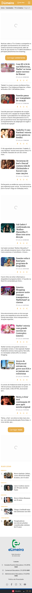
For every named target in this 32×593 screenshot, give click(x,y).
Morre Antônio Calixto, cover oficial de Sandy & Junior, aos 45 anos (22, 475)
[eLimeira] (16, 545)
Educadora (18, 591)
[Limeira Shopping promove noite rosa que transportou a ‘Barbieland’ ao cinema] (8, 290)
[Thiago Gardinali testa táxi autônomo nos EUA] (8, 511)
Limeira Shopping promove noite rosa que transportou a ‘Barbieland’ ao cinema (23, 294)
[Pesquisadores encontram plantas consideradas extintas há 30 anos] (8, 523)
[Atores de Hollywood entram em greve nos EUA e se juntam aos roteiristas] (8, 364)
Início (3, 8)
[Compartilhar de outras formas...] (26, 80)
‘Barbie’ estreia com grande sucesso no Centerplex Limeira (23, 331)
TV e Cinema (18, 8)
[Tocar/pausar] (27, 591)
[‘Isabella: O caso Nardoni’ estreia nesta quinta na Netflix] (8, 133)
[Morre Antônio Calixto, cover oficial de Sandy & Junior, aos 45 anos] (8, 475)
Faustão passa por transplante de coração (23, 98)
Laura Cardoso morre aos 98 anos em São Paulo (21, 488)
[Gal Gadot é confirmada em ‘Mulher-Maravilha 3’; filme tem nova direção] (8, 228)
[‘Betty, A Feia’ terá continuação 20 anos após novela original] (8, 400)
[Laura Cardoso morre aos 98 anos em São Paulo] (8, 488)
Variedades (9, 8)
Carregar (16, 58)
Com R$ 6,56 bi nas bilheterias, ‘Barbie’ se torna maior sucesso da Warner (23, 69)
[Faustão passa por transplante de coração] (8, 99)
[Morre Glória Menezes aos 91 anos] (8, 500)
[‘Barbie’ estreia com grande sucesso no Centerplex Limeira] (8, 329)
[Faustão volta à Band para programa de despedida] (8, 261)
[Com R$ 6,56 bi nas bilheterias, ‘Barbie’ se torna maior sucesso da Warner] (8, 67)
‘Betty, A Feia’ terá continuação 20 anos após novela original (23, 402)
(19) (25, 570)
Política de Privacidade (16, 579)
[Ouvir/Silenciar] (30, 591)
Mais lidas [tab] (6, 466)
